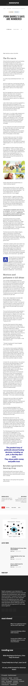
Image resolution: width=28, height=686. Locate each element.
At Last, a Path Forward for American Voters (17, 564)
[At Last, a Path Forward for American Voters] (5, 566)
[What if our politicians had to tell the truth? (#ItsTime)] (5, 625)
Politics (7, 507)
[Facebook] (3, 610)
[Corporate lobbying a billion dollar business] (5, 633)
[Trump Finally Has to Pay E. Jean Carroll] (5, 558)
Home (4, 8)
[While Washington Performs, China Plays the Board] (5, 550)
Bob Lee (9, 29)
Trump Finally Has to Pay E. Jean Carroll (18, 556)
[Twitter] (14, 610)
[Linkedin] (6, 610)
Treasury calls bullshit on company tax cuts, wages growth (7, 499)
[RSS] (10, 610)
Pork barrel (13, 507)
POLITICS (16, 12)
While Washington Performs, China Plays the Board (18, 548)
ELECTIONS (9, 8)
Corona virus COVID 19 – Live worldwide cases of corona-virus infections (18, 640)
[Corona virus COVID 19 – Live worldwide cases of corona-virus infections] (5, 640)
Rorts (19, 507)
